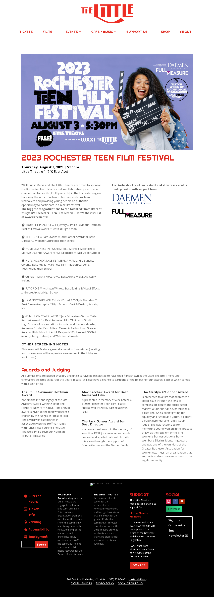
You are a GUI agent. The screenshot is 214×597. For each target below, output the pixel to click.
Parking (34, 522)
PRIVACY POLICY (105, 583)
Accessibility (38, 529)
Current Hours (34, 499)
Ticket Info (33, 512)
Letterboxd (174, 508)
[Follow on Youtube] (182, 501)
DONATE (139, 565)
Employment (38, 537)
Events (72, 32)
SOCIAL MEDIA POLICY (130, 583)
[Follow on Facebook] (175, 501)
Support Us (136, 32)
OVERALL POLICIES (81, 583)
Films (47, 32)
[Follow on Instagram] (168, 501)
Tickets (26, 32)
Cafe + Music (102, 32)
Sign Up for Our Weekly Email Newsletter (176, 528)
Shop (165, 32)
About (185, 32)
